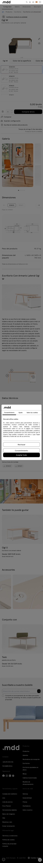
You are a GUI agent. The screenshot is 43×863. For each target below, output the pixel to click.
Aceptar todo (21, 455)
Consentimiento (21, 450)
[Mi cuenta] (30, 2)
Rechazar (21, 444)
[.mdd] (6, 2)
